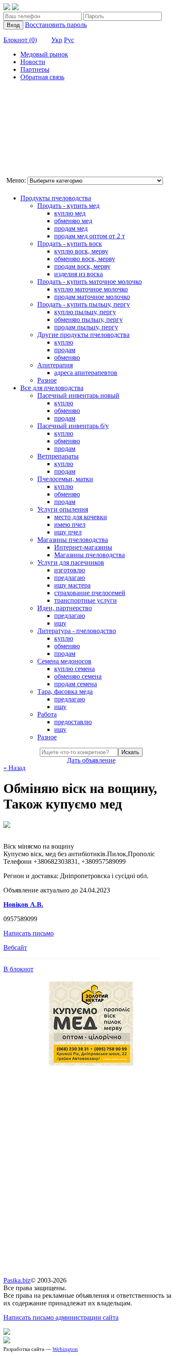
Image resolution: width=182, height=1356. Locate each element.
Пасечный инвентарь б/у (73, 425)
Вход (13, 25)
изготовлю (69, 570)
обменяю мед (73, 220)
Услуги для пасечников (70, 562)
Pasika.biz (16, 1280)
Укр (56, 39)
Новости (32, 61)
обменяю (67, 357)
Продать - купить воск (69, 243)
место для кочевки (80, 516)
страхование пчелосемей (89, 592)
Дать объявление (91, 760)
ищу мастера (72, 585)
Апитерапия (55, 365)
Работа (47, 714)
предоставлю (73, 721)
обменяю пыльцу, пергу (88, 319)
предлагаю (69, 577)
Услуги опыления (62, 509)
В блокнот (18, 969)
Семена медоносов (64, 661)
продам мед (71, 228)
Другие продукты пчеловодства (83, 334)
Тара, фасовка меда (65, 691)
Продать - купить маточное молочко (89, 281)
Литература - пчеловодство (76, 630)
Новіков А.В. (23, 904)
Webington (65, 1349)
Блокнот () (20, 39)
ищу (60, 623)
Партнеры (35, 69)
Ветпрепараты (58, 456)
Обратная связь (42, 77)
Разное (47, 380)
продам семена (75, 683)
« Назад (14, 767)
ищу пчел (68, 532)
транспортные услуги (85, 600)
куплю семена (74, 668)
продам (64, 349)
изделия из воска (78, 274)
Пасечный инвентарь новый (78, 395)
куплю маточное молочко (91, 289)
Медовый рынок (44, 54)
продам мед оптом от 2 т (89, 236)
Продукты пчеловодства (55, 198)
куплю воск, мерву (81, 251)
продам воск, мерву (82, 266)
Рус (69, 39)
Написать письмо (28, 933)
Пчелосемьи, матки (65, 479)
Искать (130, 752)
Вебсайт (15, 947)
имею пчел (69, 524)
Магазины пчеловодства (72, 539)
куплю (63, 342)
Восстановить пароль (56, 24)
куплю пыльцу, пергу (85, 311)
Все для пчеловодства (51, 387)
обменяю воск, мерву (84, 258)
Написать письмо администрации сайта (61, 1317)
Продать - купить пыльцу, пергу (83, 304)
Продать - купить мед (68, 205)
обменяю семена (78, 676)
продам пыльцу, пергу (86, 327)
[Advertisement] (45, 130)
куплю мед (69, 213)
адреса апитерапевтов (85, 372)
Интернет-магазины (83, 547)
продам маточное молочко (92, 296)
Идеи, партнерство (64, 608)
